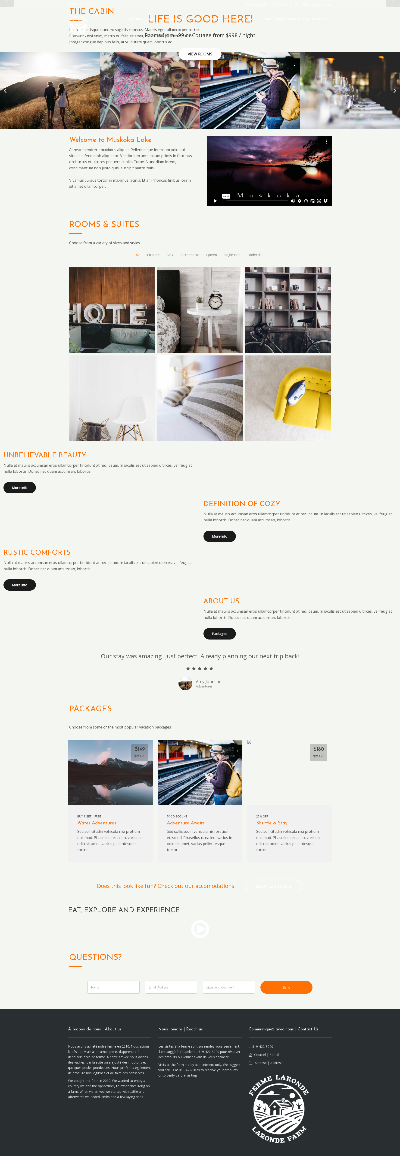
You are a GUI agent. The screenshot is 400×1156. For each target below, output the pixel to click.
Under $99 (256, 254)
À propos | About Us (180, 19)
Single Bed (232, 254)
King (170, 254)
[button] (5, 90)
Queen (211, 254)
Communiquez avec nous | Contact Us (295, 19)
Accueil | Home (142, 19)
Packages (219, 633)
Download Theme (273, 886)
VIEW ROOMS (200, 54)
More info (19, 487)
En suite (153, 254)
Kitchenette (190, 254)
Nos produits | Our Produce (230, 19)
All (137, 254)
